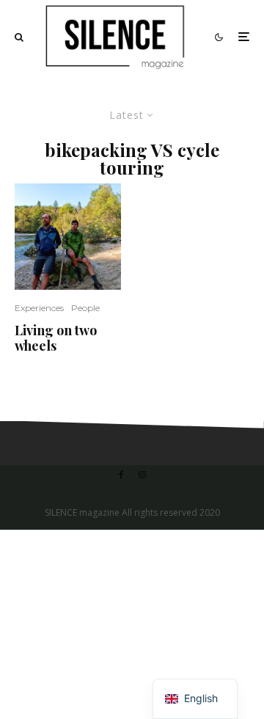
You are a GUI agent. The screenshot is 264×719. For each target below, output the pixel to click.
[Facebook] (121, 474)
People (85, 307)
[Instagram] (142, 474)
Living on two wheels (56, 338)
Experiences (39, 307)
